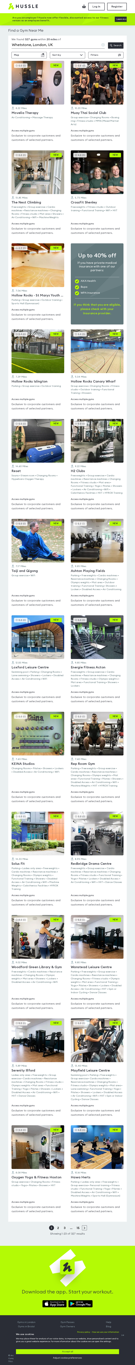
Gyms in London (26, 1322)
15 (78, 1228)
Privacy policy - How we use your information (98, 1332)
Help (108, 1322)
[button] (38, 103)
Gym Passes (67, 1322)
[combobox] (58, 45)
